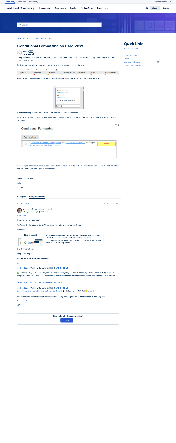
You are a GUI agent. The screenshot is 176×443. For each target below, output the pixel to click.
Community (10, 1)
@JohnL (22, 215)
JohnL (25, 52)
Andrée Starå (28, 209)
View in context (23, 301)
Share (20, 187)
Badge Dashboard (130, 55)
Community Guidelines (132, 65)
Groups (126, 59)
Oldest (26, 203)
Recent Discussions (131, 48)
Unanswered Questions (141, 62)
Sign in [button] (66, 320)
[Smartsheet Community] (19, 8)
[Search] (147, 8)
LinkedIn (92, 291)
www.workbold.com (28, 291)
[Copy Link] (33, 54)
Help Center (22, 1)
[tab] (22, 197)
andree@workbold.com (51, 291)
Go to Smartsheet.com (161, 1)
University (33, 1)
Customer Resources (132, 52)
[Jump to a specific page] (117, 203)
